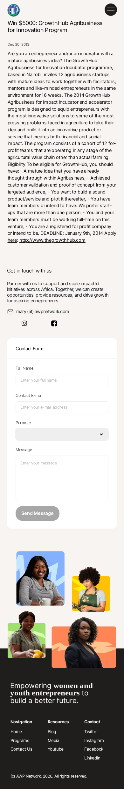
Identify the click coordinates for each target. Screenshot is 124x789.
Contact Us (21, 749)
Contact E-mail (29, 395)
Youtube (56, 749)
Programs (19, 740)
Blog (52, 731)
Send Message (37, 513)
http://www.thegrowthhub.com (52, 240)
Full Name (24, 368)
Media (53, 740)
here (12, 240)
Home (16, 731)
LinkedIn (92, 757)
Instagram (94, 740)
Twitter (91, 731)
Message (24, 449)
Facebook (93, 749)
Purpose (23, 422)
